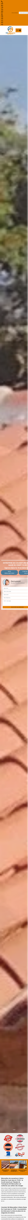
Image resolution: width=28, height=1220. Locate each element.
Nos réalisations (9, 572)
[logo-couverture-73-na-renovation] (10, 30)
